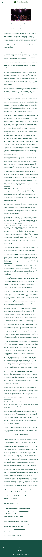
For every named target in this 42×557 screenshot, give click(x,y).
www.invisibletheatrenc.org (16, 518)
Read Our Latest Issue (7, 545)
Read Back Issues (24, 545)
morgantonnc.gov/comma (18, 223)
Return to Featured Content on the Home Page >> (13, 535)
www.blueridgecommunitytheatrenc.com (24, 508)
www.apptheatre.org (24, 495)
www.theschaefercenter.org (19, 529)
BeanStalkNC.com (19, 505)
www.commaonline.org (24, 511)
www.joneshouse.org (25, 521)
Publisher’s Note (16, 545)
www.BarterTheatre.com (15, 503)
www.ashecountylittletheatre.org (21, 500)
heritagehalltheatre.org (20, 304)
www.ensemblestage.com (16, 513)
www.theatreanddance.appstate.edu (11, 493)
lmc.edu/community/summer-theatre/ (28, 321)
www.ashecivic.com (15, 498)
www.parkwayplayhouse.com (17, 526)
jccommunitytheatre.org (11, 304)
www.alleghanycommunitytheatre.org (23, 489)
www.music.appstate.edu (18, 516)
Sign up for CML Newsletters (8, 547)
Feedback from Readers (34, 545)
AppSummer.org (17, 485)
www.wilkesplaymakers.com (17, 531)
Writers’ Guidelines (20, 547)
